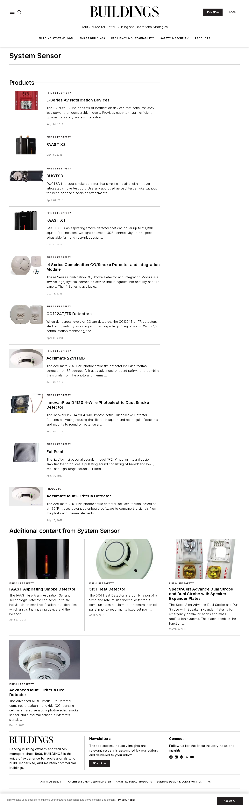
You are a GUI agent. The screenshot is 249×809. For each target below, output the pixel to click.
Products (202, 38)
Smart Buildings (92, 38)
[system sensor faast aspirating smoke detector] (44, 559)
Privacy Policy (126, 799)
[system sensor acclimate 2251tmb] (26, 358)
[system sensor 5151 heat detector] (124, 559)
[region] (124, 801)
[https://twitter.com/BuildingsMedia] (187, 757)
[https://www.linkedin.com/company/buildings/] (176, 757)
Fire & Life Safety (58, 92)
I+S (209, 781)
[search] (20, 12)
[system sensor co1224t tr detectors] (26, 314)
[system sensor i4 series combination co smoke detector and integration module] (26, 265)
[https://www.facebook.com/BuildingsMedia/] (171, 757)
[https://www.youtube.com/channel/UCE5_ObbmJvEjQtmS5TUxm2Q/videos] (192, 757)
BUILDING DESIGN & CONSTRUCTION (179, 781)
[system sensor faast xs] (26, 145)
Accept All (230, 800)
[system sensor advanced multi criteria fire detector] (44, 659)
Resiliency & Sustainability (132, 38)
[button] (12, 12)
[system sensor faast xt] (26, 220)
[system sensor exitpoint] (26, 452)
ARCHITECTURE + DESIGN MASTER (89, 781)
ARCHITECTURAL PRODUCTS (134, 781)
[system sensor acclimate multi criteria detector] (26, 496)
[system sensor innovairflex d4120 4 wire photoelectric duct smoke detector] (26, 403)
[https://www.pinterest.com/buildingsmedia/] (181, 757)
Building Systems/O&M (56, 38)
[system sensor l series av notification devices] (26, 100)
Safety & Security (174, 38)
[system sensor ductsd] (26, 176)
